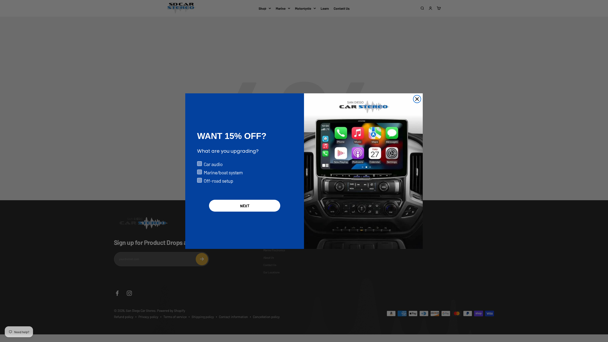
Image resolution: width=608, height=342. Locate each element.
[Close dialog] (417, 99)
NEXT (244, 205)
